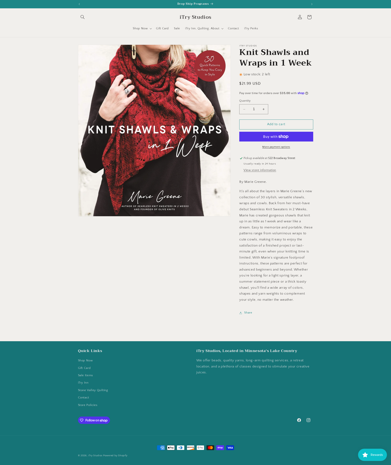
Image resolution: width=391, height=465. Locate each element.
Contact (83, 397)
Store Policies (88, 405)
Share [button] (248, 312)
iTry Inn (83, 383)
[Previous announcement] (79, 4)
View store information (260, 170)
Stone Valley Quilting (93, 390)
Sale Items (85, 375)
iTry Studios (95, 455)
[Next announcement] (311, 4)
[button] (82, 17)
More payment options (276, 146)
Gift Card (84, 368)
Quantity (244, 101)
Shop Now (85, 360)
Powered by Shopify (115, 455)
